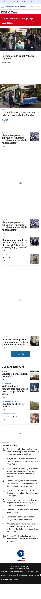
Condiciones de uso (32, 571)
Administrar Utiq (34, 575)
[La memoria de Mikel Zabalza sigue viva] (20, 39)
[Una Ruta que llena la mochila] (34, 405)
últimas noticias (13, 366)
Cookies (3, 575)
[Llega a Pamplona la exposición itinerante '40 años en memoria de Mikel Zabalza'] (34, 136)
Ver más (20, 354)
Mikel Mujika (6, 62)
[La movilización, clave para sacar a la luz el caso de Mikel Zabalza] (20, 96)
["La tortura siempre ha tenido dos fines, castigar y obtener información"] (34, 341)
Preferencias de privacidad (9, 579)
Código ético (12, 575)
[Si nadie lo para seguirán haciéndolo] (34, 375)
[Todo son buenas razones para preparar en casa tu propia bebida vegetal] (34, 387)
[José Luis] (34, 259)
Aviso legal (4, 571)
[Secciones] (2, 6)
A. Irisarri (5, 119)
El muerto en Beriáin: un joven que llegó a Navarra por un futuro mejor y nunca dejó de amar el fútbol (19, 21)
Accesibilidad (23, 575)
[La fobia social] (34, 418)
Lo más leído (10, 445)
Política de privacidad (16, 571)
